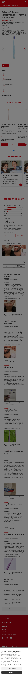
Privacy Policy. (5, 665)
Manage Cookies (12, 668)
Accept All (11, 672)
